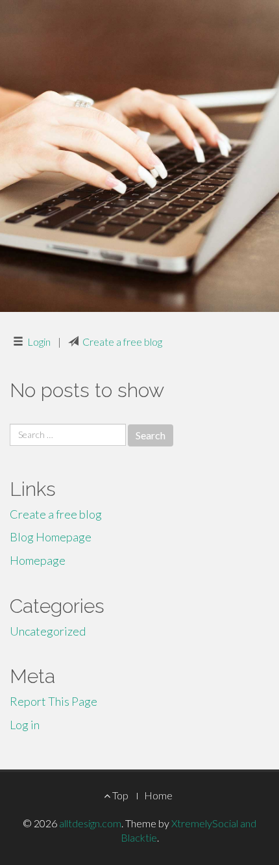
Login (39, 341)
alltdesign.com (90, 823)
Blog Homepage (50, 537)
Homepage (38, 560)
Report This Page (53, 701)
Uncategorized (48, 631)
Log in (25, 724)
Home (158, 795)
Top (119, 795)
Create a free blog (122, 341)
